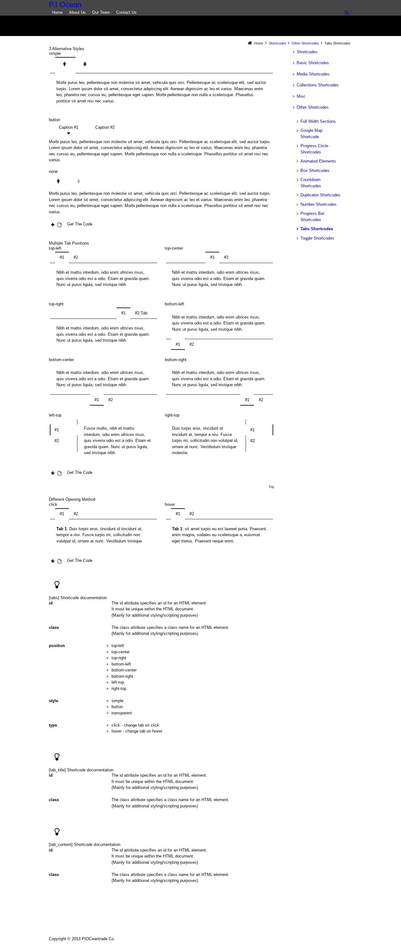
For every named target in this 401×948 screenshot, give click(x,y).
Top (271, 487)
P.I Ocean (65, 4)
